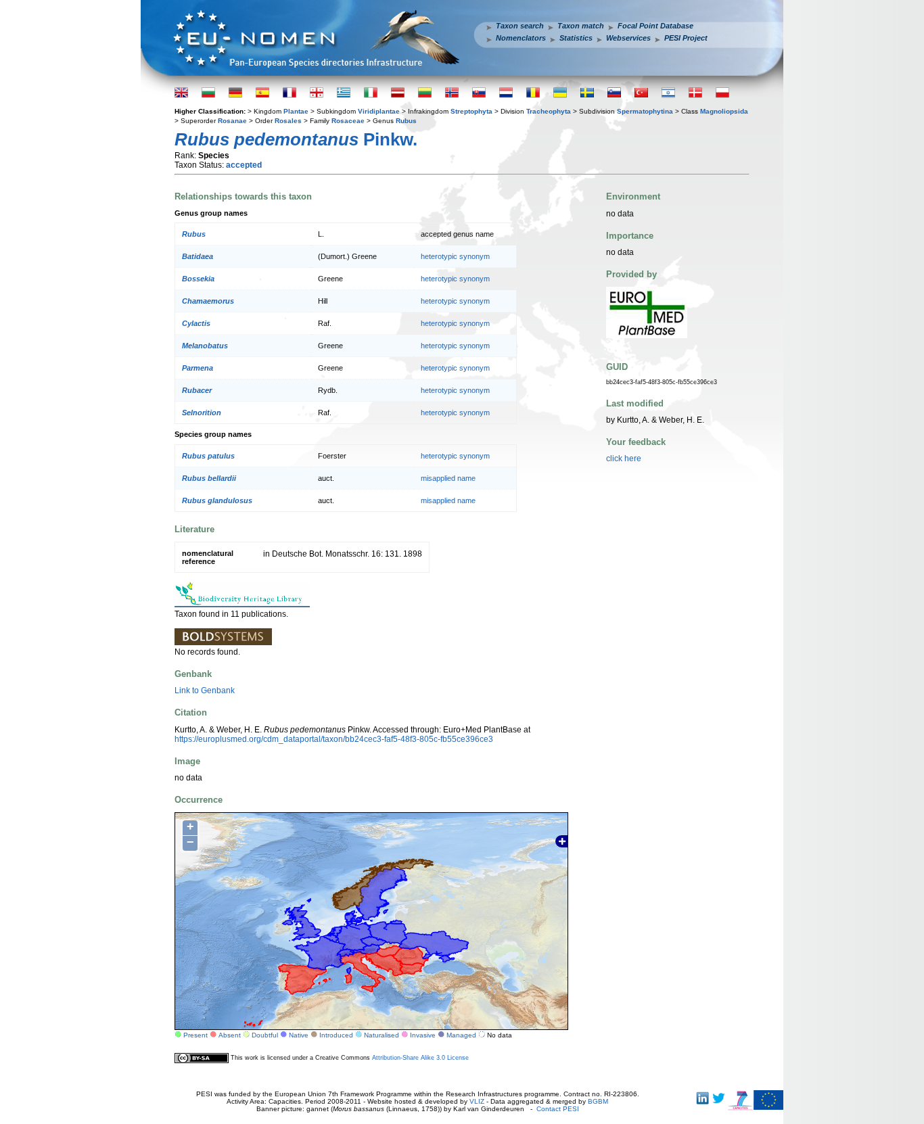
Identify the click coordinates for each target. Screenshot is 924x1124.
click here (623, 458)
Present (195, 1035)
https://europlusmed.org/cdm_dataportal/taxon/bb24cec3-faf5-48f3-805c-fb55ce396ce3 (334, 739)
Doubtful (265, 1035)
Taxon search (520, 26)
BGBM (598, 1101)
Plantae (295, 111)
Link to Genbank (205, 690)
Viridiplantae (379, 111)
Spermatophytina (645, 111)
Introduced (336, 1035)
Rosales (288, 120)
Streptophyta (471, 111)
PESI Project (686, 38)
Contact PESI (557, 1109)
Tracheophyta (548, 111)
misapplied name (448, 478)
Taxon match (580, 26)
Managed (461, 1035)
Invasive (423, 1035)
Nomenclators (521, 38)
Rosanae (232, 120)
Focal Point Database (655, 26)
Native (298, 1035)
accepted (244, 165)
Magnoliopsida (724, 111)
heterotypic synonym (455, 256)
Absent (229, 1035)
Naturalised (381, 1035)
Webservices (628, 38)
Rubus (406, 120)
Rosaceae (348, 120)
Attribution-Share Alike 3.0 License (420, 1057)
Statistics (576, 38)
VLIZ (476, 1101)
